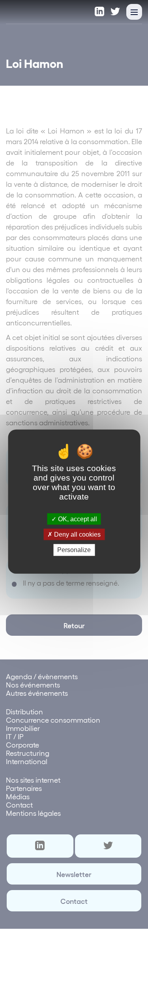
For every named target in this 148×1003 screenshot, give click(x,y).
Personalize (74, 550)
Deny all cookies (76, 534)
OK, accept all (76, 519)
